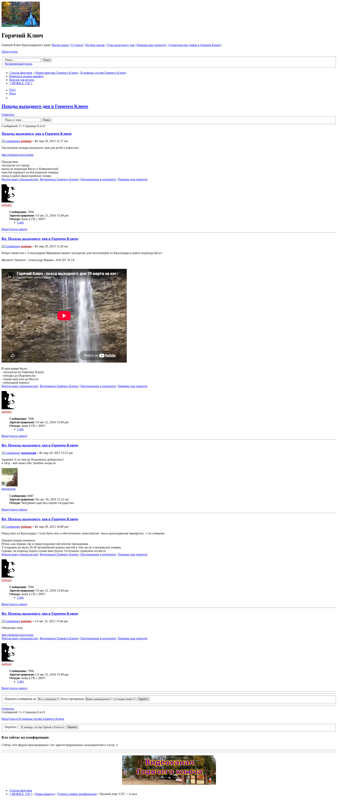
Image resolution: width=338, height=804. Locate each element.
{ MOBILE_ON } (20, 83)
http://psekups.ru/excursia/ (18, 154)
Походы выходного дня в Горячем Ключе (45, 106)
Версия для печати (21, 79)
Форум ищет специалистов (20, 179)
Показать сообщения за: (21, 699)
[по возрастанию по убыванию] (131, 699)
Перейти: (11, 727)
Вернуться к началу (15, 229)
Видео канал (60, 45)
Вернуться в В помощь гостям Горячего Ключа (33, 718)
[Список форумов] (21, 26)
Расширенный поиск (18, 63)
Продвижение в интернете (98, 179)
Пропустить (10, 51)
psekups (26, 141)
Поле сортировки (73, 699)
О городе (77, 45)
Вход (12, 93)
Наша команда (44, 794)
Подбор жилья (94, 45)
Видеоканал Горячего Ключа (59, 179)
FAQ (12, 90)
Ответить (8, 114)
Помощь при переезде (151, 45)
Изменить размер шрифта (26, 76)
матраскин (28, 453)
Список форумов (20, 72)
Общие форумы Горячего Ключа (56, 72)
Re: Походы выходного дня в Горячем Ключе (40, 239)
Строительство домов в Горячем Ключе (194, 45)
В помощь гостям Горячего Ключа (103, 72)
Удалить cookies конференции (77, 794)
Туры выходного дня (120, 45)
